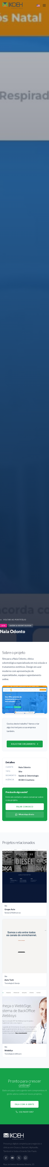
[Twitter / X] (19, 1157)
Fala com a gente (24, 1104)
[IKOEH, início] (12, 5)
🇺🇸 (38, 5)
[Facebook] (5, 1157)
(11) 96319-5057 (26, 1112)
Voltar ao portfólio (14, 620)
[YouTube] (12, 1157)
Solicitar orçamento (23, 744)
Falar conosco (24, 807)
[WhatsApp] (25, 1157)
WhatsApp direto (26, 814)
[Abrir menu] (44, 5)
